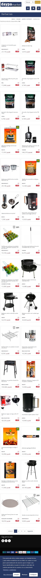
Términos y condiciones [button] (9, 570)
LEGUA (23, 49)
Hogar (18, 19)
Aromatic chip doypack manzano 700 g (10, 113)
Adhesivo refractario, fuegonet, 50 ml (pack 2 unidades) (30, 381)
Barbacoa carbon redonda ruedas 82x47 (10, 314)
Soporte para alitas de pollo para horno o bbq (10, 79)
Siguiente (30, 531)
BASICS (3, 217)
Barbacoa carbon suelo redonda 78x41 (30, 481)
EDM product (5, 49)
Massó (3, 149)
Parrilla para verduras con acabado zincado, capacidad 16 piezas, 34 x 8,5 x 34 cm (10, 247)
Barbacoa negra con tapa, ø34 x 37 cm (10, 414)
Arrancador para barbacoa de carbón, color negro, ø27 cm (29, 213)
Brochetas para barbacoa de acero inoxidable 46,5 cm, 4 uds (30, 247)
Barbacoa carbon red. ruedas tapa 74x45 (30, 314)
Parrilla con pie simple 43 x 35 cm (30, 515)
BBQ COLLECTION (26, 351)
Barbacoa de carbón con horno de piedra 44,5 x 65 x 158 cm (30, 146)
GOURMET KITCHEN (6, 284)
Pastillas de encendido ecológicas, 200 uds (30, 180)
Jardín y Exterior (27, 19)
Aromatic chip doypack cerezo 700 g (30, 79)
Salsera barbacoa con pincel (8, 213)
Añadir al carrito (11, 55)
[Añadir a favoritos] (18, 49)
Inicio (13, 19)
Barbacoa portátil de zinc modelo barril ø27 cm (10, 180)
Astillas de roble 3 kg (27, 45)
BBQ (2, 82)
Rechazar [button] (24, 574)
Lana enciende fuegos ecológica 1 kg (10, 448)
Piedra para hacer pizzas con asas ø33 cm (10, 515)
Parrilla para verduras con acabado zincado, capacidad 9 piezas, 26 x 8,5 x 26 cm (10, 281)
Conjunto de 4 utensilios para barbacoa (9, 46)
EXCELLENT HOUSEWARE (7, 518)
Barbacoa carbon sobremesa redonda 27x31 (29, 280)
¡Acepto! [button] (16, 574)
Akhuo (23, 284)
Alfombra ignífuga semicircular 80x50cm (9, 146)
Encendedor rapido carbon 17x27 (30, 414)
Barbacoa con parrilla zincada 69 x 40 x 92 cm (10, 381)
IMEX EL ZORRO (5, 384)
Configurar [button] (33, 574)
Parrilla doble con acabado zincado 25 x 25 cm (10, 347)
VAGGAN (24, 149)
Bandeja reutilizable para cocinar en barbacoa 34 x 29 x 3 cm (10, 481)
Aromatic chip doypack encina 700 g (30, 113)
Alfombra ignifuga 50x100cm (29, 448)
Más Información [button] (8, 574)
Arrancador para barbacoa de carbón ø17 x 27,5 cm (29, 347)
